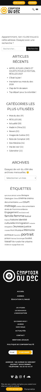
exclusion (22, 212)
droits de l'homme (12, 209)
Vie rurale (16, 241)
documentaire (28, 206)
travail (8, 241)
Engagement (12, 212)
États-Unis (20, 245)
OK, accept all (15, 389)
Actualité (13, 123)
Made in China (15, 127)
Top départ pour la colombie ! (22, 92)
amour (14, 195)
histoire (14, 219)
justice (27, 226)
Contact (20, 335)
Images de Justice (17, 135)
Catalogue (9, 198)
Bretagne (25, 195)
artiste (19, 195)
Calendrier (14, 151)
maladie (7, 230)
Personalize (29, 389)
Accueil (20, 291)
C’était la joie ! (15, 78)
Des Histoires (15, 143)
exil (27, 212)
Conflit (20, 202)
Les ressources (20, 310)
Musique (19, 230)
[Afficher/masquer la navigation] (37, 9)
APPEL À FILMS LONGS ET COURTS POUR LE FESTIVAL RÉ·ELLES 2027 (22, 71)
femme (19, 216)
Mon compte (19, 3)
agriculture (8, 195)
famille (9, 216)
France (7, 220)
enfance (24, 209)
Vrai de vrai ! (14, 147)
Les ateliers (20, 307)
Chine (15, 198)
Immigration (22, 223)
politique (9, 235)
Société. (28, 238)
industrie (32, 223)
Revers (12, 131)
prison (8, 238)
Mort (12, 230)
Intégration (9, 227)
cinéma (22, 198)
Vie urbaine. (27, 241)
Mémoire (29, 229)
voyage (14, 245)
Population (17, 235)
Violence (8, 245)
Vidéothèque (20, 327)
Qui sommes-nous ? (20, 321)
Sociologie (21, 238)
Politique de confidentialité (20, 344)
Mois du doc (14, 116)
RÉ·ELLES (13, 120)
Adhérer (32, 3)
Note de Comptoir (17, 139)
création (19, 206)
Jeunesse (18, 226)
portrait (27, 234)
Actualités (20, 331)
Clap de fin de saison (18, 88)
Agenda (20, 296)
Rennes (13, 238)
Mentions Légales (20, 340)
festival (28, 216)
